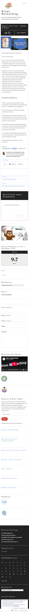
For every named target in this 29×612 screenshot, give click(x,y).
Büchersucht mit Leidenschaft (9, 440)
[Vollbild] (25, 370)
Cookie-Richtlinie (15, 606)
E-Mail (6, 321)
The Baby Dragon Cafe (7, 539)
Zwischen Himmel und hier (8, 535)
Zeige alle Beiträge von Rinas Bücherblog (15, 155)
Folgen (4, 419)
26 (21, 574)
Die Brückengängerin (7, 533)
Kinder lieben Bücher (11, 459)
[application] (14, 363)
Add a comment (21, 33)
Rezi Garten (6, 469)
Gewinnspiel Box (9, 478)
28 (2, 577)
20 (25, 571)
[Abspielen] (3, 370)
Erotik (14, 148)
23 (9, 574)
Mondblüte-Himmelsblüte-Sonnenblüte (11, 537)
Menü (24, 3)
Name (6, 315)
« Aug (2, 581)
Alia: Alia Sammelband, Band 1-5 (9, 542)
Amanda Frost (7, 148)
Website (3, 326)
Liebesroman (21, 148)
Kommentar (20, 215)
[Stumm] (23, 370)
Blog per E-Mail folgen (12, 399)
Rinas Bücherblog (9, 12)
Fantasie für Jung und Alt (13, 450)
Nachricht (4, 332)
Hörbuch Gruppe (9, 487)
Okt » (6, 581)
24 (13, 574)
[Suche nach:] (14, 271)
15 (6, 571)
